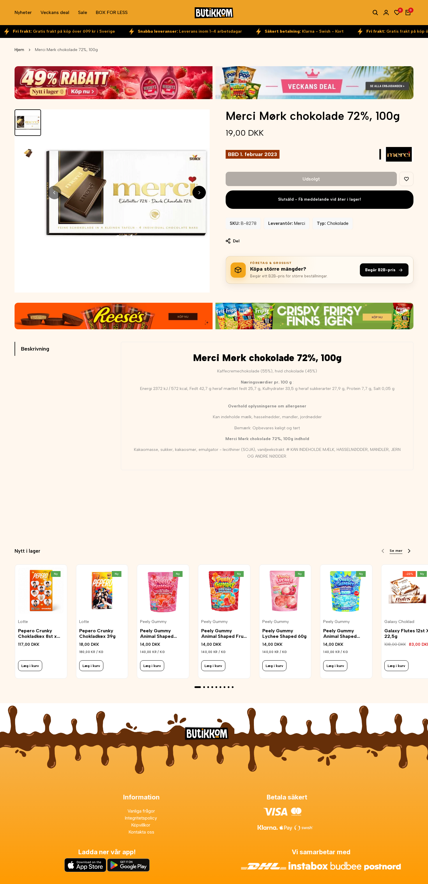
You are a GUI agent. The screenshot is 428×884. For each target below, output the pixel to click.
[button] (406, 179)
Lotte (23, 621)
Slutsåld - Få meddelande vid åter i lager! (319, 199)
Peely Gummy (153, 621)
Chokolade (338, 223)
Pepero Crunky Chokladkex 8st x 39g (37, 633)
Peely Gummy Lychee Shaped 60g (284, 633)
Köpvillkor (141, 825)
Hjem (19, 49)
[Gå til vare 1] (197, 687)
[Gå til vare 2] (204, 687)
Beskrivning (35, 349)
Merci (299, 223)
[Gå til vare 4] (212, 687)
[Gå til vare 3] (208, 687)
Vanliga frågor (141, 811)
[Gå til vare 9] (233, 687)
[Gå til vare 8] (228, 687)
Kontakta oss (141, 832)
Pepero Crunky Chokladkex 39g (97, 633)
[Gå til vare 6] (220, 687)
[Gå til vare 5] (216, 687)
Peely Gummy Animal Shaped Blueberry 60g (340, 633)
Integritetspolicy (141, 818)
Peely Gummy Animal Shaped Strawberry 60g (158, 633)
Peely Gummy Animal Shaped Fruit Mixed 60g (224, 633)
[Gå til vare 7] (224, 687)
